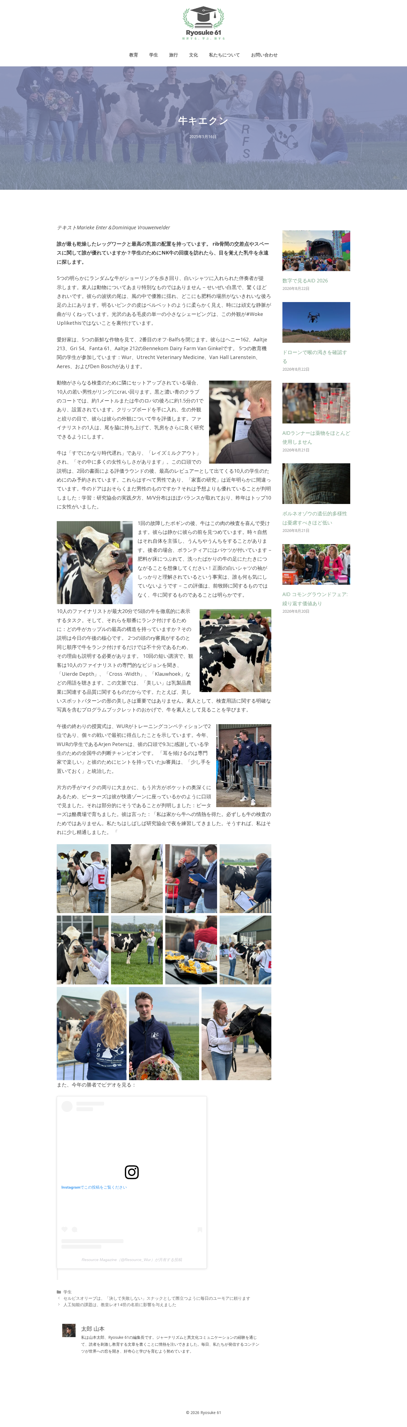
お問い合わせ (264, 55)
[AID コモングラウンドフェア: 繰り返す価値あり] (316, 580)
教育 (133, 55)
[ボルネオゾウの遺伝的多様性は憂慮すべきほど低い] (316, 499)
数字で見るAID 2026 (305, 280)
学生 (153, 55)
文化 (193, 55)
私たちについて (224, 55)
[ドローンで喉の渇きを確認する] (316, 338)
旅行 (173, 55)
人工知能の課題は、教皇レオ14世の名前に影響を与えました (119, 1304)
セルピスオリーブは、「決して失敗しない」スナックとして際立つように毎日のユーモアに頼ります (156, 1298)
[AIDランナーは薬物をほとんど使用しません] (316, 418)
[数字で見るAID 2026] (316, 266)
